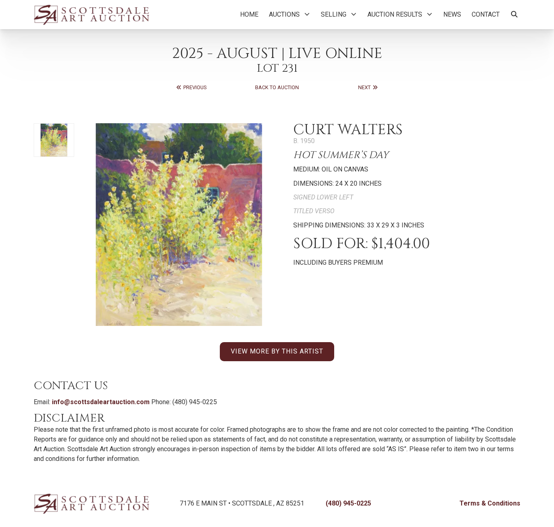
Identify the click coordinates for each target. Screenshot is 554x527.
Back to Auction (277, 87)
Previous (194, 87)
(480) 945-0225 (348, 503)
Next (365, 87)
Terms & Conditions (490, 503)
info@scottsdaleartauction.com (101, 402)
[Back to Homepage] (91, 14)
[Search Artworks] (514, 14)
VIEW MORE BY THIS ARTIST (277, 351)
